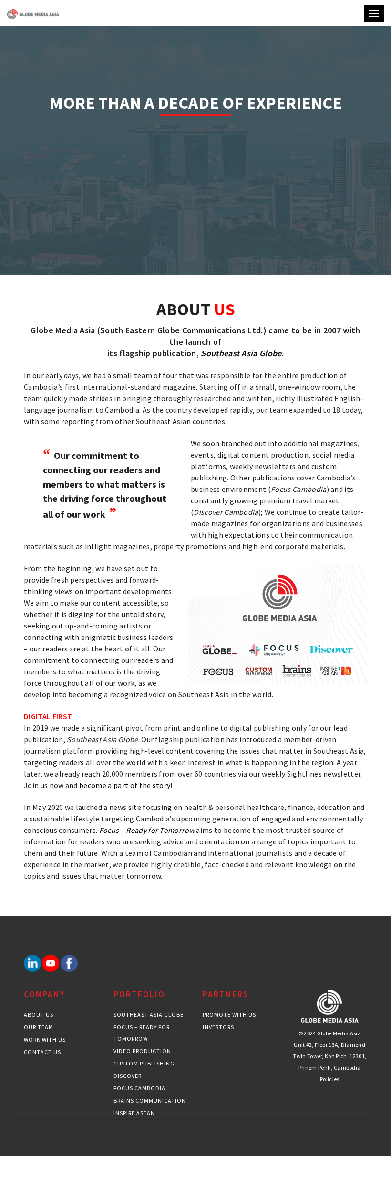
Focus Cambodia (139, 1088)
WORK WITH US (45, 1039)
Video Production (142, 1050)
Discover (127, 1075)
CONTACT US (42, 1051)
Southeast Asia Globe (148, 1014)
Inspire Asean (134, 1113)
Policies (330, 1079)
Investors (218, 1027)
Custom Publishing (144, 1063)
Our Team (38, 1027)
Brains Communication (149, 1100)
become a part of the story (124, 785)
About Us (38, 1014)
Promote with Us (229, 1014)
